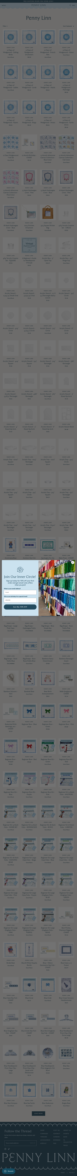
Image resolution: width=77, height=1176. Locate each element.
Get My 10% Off (20, 607)
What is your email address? (12, 588)
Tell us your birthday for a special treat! (15, 596)
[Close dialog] (72, 562)
